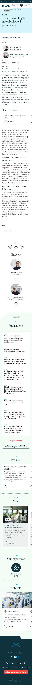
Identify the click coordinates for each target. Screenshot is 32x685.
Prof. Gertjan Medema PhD (19, 55)
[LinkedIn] (16, 247)
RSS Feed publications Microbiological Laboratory (16, 446)
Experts (4, 42)
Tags (3, 226)
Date (3, 60)
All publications (16, 441)
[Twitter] (10, 247)
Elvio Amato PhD (15, 47)
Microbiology (8, 231)
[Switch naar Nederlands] (15, 657)
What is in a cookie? (22, 1)
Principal (5, 66)
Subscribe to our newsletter (16, 672)
